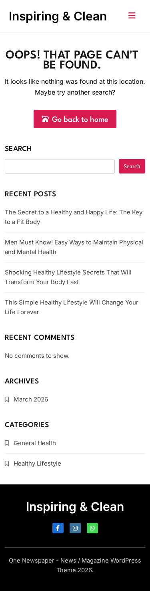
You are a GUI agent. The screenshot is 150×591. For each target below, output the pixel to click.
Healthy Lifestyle (37, 463)
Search (18, 149)
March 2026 (31, 399)
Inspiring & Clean (58, 16)
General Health (35, 443)
